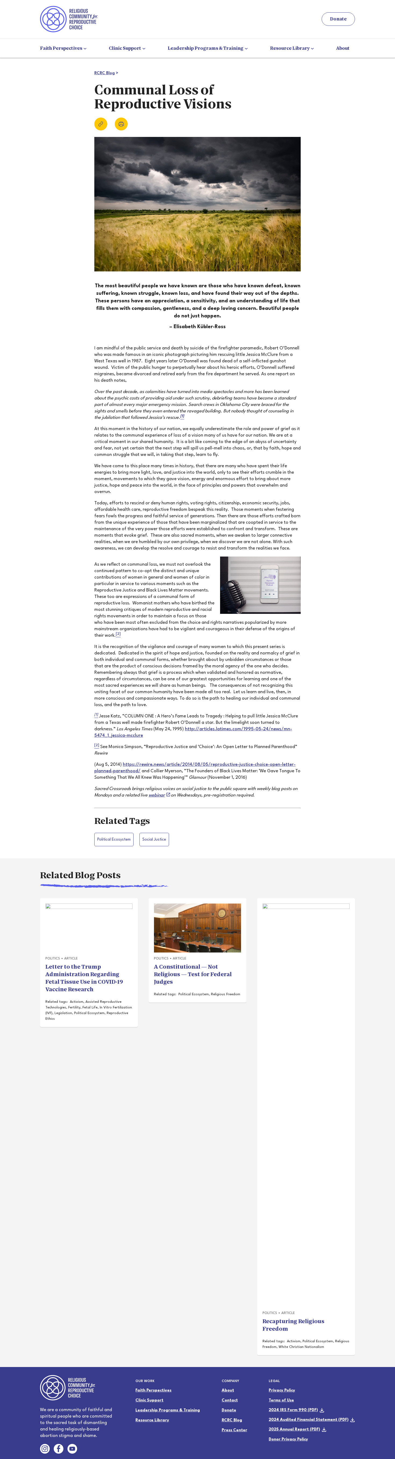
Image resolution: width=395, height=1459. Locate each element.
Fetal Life (90, 1007)
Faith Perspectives (61, 48)
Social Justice (154, 840)
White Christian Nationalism (301, 1347)
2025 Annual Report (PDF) (294, 1430)
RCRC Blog (104, 73)
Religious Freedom (225, 994)
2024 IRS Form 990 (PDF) (293, 1410)
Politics (52, 958)
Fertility (74, 1007)
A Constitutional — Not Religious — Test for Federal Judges (193, 974)
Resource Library (290, 48)
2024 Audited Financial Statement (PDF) (309, 1420)
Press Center (234, 1430)
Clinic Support (125, 48)
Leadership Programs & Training (206, 48)
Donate (338, 19)
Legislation (63, 1013)
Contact (230, 1400)
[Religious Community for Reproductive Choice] (69, 19)
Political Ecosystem (114, 840)
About (343, 48)
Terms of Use (281, 1400)
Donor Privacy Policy (288, 1439)
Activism (76, 1002)
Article (71, 958)
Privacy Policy (282, 1391)
